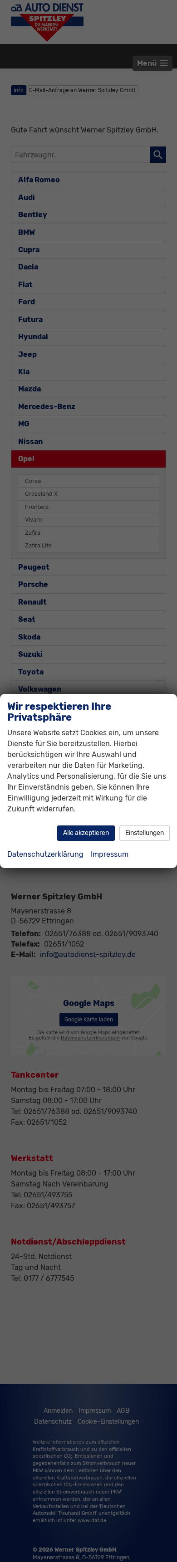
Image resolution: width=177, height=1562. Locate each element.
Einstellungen (144, 833)
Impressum (109, 854)
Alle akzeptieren (86, 833)
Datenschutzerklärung (45, 854)
